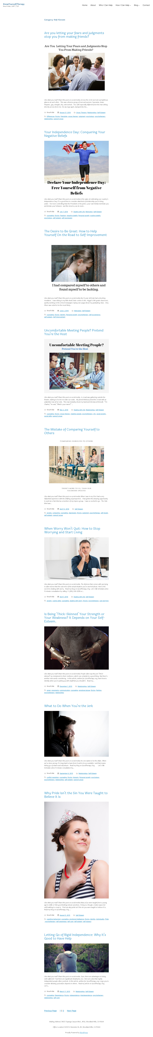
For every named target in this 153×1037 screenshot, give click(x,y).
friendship (64, 116)
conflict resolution (53, 777)
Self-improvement (59, 317)
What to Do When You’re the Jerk (68, 706)
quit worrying (104, 601)
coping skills (57, 601)
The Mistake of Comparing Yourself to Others (72, 431)
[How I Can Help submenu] (130, 5)
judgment (82, 116)
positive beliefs (95, 215)
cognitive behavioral (53, 919)
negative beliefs (72, 215)
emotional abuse (84, 690)
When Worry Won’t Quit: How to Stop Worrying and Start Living (72, 530)
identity (62, 315)
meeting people (76, 414)
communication (65, 690)
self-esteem (57, 218)
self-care (70, 921)
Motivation (89, 212)
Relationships (91, 112)
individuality (100, 919)
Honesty (76, 777)
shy (94, 414)
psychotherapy (100, 116)
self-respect (87, 921)
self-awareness (61, 921)
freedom (63, 215)
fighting (98, 690)
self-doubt (104, 513)
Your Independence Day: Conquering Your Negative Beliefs (74, 134)
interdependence (86, 995)
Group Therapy (81, 112)
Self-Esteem (101, 112)
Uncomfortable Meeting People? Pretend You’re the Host (73, 332)
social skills (48, 416)
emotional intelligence (76, 919)
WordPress (84, 1032)
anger (49, 690)
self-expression (67, 218)
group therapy (73, 116)
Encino (57, 116)
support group (58, 119)
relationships (48, 119)
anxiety (49, 513)
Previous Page (50, 1011)
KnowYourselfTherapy (13, 4)
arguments (55, 690)
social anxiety (101, 414)
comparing (56, 513)
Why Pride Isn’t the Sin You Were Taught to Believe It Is (76, 795)
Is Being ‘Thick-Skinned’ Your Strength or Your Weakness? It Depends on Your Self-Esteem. (74, 617)
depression (72, 513)
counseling (50, 215)
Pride (107, 919)
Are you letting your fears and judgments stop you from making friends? (74, 35)
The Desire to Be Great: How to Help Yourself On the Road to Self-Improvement (75, 233)
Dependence (59, 995)
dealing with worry (76, 601)
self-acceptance (94, 315)
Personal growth (83, 215)
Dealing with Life (79, 212)
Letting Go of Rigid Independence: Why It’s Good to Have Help (75, 936)
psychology (90, 116)
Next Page (71, 1011)
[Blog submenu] (139, 5)
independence (75, 995)
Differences (51, 116)
